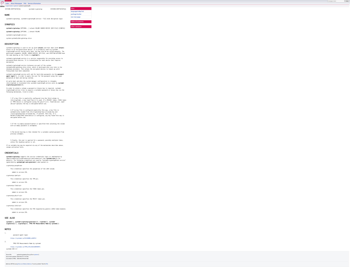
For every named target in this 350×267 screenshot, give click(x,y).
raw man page (75, 17)
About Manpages (16, 3)
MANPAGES (8, 0)
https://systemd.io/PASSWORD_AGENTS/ (23, 238)
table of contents (77, 22)
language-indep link (77, 11)
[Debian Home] (2, 3)
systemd (16, 5)
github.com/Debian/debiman (24, 264)
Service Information (34, 3)
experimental (9, 5)
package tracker (76, 14)
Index (7, 3)
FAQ (25, 3)
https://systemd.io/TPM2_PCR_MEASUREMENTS (25, 247)
